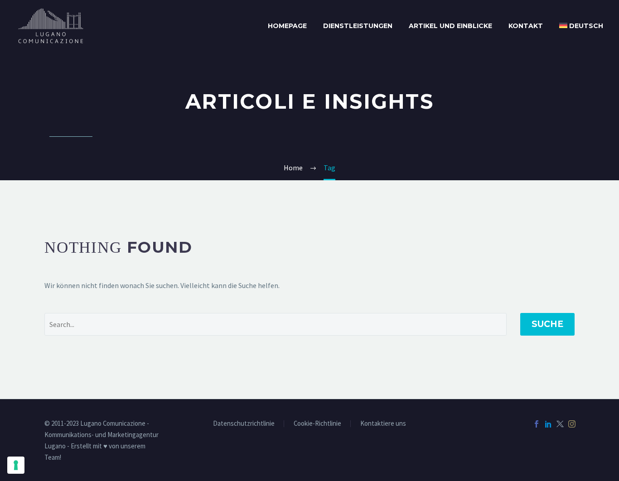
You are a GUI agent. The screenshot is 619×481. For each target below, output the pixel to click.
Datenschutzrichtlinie (244, 423)
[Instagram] (571, 424)
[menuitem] (581, 26)
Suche (547, 324)
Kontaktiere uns (383, 423)
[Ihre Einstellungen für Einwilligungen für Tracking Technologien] (15, 465)
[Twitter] (560, 424)
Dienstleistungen (357, 26)
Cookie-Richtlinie (317, 423)
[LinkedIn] (548, 424)
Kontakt (525, 26)
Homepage (287, 26)
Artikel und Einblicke (450, 26)
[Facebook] (536, 424)
